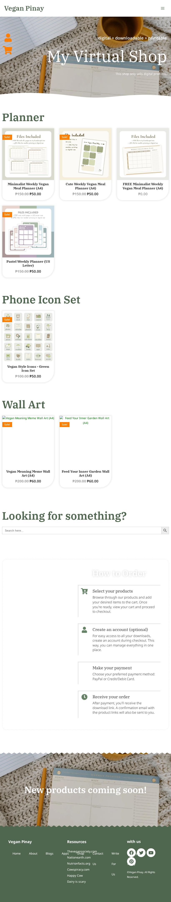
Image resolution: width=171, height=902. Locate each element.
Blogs (49, 853)
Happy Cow (75, 875)
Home (17, 853)
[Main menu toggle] (163, 8)
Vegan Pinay (24, 8)
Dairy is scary (76, 881)
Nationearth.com (79, 857)
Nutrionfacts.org (78, 863)
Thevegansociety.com (82, 851)
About (33, 853)
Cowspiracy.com (78, 869)
